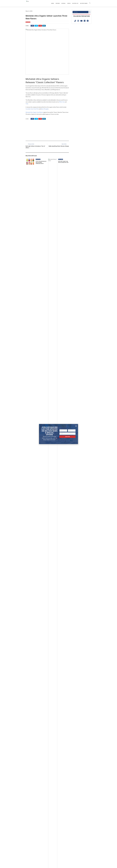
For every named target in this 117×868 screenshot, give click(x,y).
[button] (76, 426)
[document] (58, 434)
